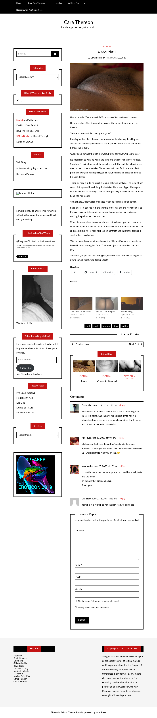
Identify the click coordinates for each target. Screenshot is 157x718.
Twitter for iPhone (23, 248)
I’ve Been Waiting (25, 393)
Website (78, 589)
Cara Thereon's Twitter (42, 246)
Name (78, 565)
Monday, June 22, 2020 (115, 58)
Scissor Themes (68, 713)
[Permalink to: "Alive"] (84, 366)
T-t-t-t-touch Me (24, 323)
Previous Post (82, 344)
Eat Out (34, 126)
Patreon (30, 174)
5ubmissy (17, 656)
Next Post (134, 344)
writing (125, 326)
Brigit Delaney (20, 658)
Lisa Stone (86, 499)
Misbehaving (126, 312)
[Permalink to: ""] (130, 366)
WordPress (101, 713)
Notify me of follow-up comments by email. (98, 601)
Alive (84, 381)
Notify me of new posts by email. (93, 608)
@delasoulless (22, 242)
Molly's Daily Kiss (21, 676)
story (115, 326)
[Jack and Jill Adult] (26, 193)
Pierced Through (40, 136)
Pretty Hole (32, 120)
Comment (80, 531)
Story (23, 162)
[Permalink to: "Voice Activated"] (107, 366)
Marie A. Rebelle (21, 671)
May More (18, 674)
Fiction (107, 47)
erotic (96, 326)
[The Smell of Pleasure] (81, 303)
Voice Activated (107, 381)
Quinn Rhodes (20, 682)
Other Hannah (20, 679)
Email (78, 577)
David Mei (87, 405)
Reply (122, 405)
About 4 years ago (23, 246)
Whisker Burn (74, 3)
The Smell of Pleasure (80, 312)
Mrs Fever (86, 438)
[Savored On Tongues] (107, 303)
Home (18, 3)
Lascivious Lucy (20, 669)
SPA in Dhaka (22, 136)
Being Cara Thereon (36, 3)
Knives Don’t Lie (25, 412)
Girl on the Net (20, 663)
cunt (88, 326)
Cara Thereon (78, 22)
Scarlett (20, 120)
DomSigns (18, 661)
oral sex (106, 326)
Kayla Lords (18, 666)
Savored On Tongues (105, 312)
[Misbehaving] (132, 303)
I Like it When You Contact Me (29, 10)
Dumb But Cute (24, 407)
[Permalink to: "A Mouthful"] (107, 87)
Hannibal (58, 3)
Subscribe (25, 368)
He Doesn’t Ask (24, 398)
